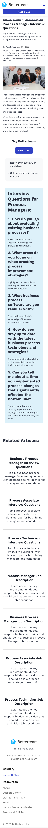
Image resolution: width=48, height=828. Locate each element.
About (6, 787)
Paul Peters (10, 47)
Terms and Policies (13, 812)
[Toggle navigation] (44, 5)
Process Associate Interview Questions (24, 502)
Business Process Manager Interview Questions (24, 463)
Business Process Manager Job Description (24, 619)
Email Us (8, 802)
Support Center (12, 792)
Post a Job (24, 11)
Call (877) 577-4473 (14, 797)
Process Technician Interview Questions (24, 540)
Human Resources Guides (17, 807)
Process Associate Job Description (24, 660)
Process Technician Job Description (24, 702)
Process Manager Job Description (24, 578)
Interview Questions (12, 20)
